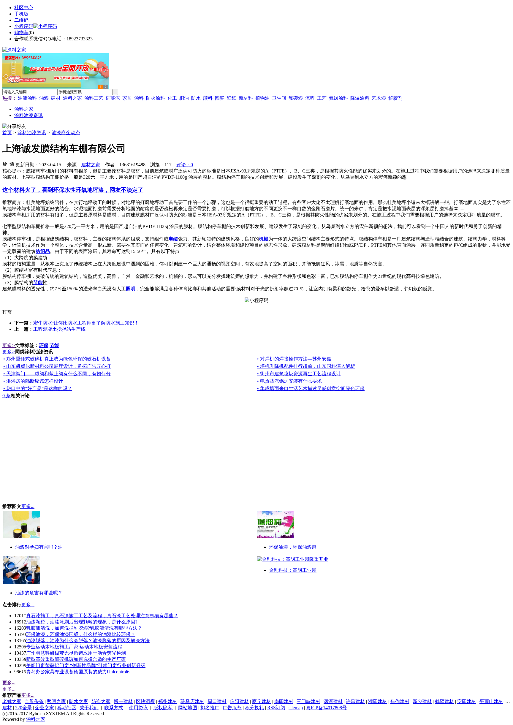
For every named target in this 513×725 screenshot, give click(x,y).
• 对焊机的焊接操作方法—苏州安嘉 (294, 358)
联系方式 (113, 707)
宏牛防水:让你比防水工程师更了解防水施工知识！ (86, 322)
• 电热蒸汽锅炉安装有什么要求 (289, 381)
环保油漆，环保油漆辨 (292, 547)
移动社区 (66, 707)
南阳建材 (283, 701)
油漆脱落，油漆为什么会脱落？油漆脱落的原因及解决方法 (88, 640)
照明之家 (56, 701)
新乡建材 (422, 701)
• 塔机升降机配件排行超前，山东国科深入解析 (306, 366)
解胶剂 (395, 98)
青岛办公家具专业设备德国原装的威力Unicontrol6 (77, 671)
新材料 (246, 98)
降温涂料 (359, 98)
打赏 (7, 311)
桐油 (184, 98)
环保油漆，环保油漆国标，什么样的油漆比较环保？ (80, 634)
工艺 (322, 98)
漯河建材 (333, 701)
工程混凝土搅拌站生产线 (59, 329)
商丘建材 (261, 701)
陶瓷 (219, 98)
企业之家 (44, 707)
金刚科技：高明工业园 (292, 570)
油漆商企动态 (66, 132)
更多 (8, 345)
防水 (196, 98)
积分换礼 (254, 707)
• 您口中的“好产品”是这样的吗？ (37, 388)
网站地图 (187, 707)
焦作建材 (399, 701)
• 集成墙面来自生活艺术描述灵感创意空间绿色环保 (311, 388)
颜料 (208, 98)
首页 (7, 132)
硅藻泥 (113, 98)
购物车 (21, 32)
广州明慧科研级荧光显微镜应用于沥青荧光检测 (76, 653)
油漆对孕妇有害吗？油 (39, 547)
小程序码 (23, 26)
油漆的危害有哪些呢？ (39, 592)
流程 (310, 98)
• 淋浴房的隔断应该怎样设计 (33, 381)
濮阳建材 (377, 701)
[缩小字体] (12, 164)
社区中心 (23, 7)
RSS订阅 (276, 707)
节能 (54, 345)
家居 (127, 98)
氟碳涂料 (338, 98)
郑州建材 (167, 701)
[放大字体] (4, 164)
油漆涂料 (27, 98)
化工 (172, 98)
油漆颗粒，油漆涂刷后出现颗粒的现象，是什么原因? (81, 621)
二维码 (21, 20)
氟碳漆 (296, 98)
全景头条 (34, 701)
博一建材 (123, 701)
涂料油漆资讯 (32, 132)
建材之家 (90, 164)
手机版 (21, 13)
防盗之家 (100, 701)
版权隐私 (162, 707)
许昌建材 (355, 701)
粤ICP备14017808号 (326, 707)
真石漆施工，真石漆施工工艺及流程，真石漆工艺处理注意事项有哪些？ (102, 615)
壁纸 (231, 98)
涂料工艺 (93, 98)
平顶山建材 (491, 701)
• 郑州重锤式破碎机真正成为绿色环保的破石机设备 (57, 358)
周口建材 (217, 701)
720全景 (23, 707)
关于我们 (89, 707)
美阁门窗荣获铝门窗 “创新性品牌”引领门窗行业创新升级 (85, 665)
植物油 (262, 98)
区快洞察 (145, 701)
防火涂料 (155, 98)
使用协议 (138, 707)
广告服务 (232, 707)
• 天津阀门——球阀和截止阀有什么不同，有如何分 (57, 373)
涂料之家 (72, 98)
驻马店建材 (192, 701)
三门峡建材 (308, 701)
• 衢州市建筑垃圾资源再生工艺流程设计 (299, 373)
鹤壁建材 (444, 701)
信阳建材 (239, 701)
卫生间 (279, 98)
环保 (43, 345)
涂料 (139, 98)
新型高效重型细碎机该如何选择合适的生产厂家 (76, 659)
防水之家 (78, 701)
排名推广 (209, 707)
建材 (56, 98)
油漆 (44, 98)
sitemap (296, 707)
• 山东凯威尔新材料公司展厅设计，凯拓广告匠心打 (57, 366)
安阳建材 (466, 701)
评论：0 (184, 164)
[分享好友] (14, 127)
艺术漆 (379, 98)
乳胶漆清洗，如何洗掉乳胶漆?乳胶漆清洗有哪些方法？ (84, 628)
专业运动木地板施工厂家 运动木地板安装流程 (74, 646)
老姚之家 (11, 701)
